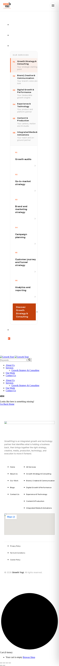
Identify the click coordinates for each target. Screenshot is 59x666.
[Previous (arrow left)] (1, 665)
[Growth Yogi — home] (7, 6)
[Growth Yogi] (7, 357)
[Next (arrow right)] (4, 665)
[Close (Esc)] (10, 662)
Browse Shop (29, 657)
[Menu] (53, 5)
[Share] (7, 662)
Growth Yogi (18, 572)
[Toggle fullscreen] (4, 662)
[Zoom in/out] (1, 662)
